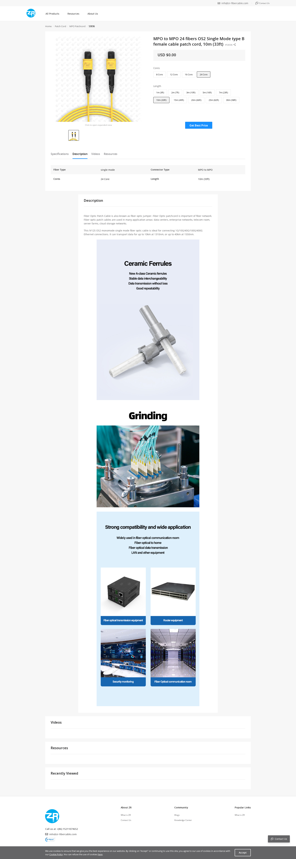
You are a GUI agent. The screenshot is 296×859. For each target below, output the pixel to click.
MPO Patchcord (77, 26)
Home (48, 26)
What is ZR (126, 815)
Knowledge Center (183, 820)
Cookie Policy (56, 854)
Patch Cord (60, 26)
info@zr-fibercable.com (234, 3)
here (100, 854)
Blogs (177, 815)
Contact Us (126, 820)
